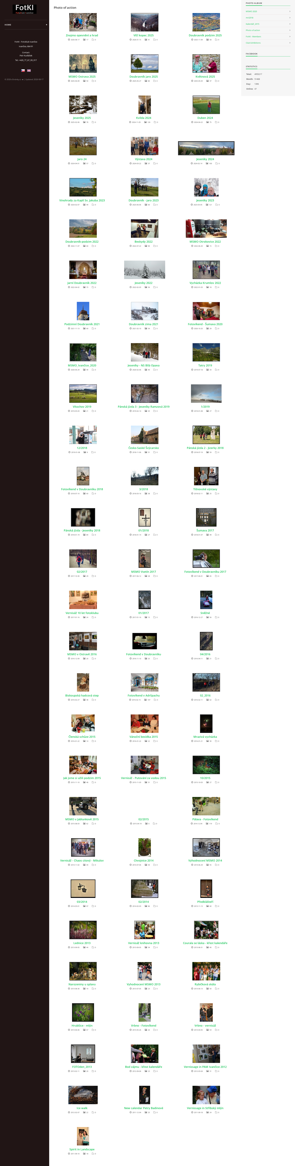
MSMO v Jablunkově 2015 (82, 819)
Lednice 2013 (81, 943)
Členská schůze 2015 (82, 736)
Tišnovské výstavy (205, 489)
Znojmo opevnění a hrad (82, 35)
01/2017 (143, 612)
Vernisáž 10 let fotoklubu (82, 612)
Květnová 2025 (205, 76)
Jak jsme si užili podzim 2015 (82, 777)
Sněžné (205, 612)
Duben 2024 (205, 117)
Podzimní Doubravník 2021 (82, 324)
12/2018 (82, 447)
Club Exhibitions (253, 42)
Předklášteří (205, 901)
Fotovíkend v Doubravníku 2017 (205, 571)
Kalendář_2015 (252, 24)
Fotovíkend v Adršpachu (144, 695)
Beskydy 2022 (144, 241)
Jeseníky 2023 (205, 200)
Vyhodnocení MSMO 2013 (143, 984)
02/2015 (143, 819)
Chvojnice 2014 (143, 860)
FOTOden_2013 (82, 1066)
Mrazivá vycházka (205, 736)
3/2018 (143, 489)
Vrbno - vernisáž (205, 1025)
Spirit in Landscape (81, 1149)
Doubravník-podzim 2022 (81, 241)
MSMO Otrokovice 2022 (205, 241)
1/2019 (205, 406)
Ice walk (82, 1108)
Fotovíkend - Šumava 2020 (205, 324)
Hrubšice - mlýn (82, 1025)
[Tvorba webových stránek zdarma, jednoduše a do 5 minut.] (23, 79)
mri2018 (249, 17)
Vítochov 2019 (82, 406)
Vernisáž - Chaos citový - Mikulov (82, 860)
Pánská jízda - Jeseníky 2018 (82, 530)
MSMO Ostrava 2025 (82, 76)
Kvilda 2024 (143, 117)
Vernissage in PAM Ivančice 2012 (205, 1066)
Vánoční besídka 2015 (144, 736)
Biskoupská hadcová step (82, 695)
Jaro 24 (82, 159)
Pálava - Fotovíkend (205, 819)
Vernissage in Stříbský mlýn (205, 1108)
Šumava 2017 (205, 530)
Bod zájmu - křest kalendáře (143, 1066)
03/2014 (82, 901)
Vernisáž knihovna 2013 (143, 943)
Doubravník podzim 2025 (205, 35)
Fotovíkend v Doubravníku (143, 654)
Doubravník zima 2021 (143, 324)
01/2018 (143, 530)
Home (8, 24)
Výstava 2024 (143, 159)
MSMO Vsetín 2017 (143, 571)
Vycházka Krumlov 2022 (205, 282)
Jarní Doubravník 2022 (81, 282)
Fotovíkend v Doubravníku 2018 (82, 489)
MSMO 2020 (251, 11)
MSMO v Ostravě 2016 (82, 654)
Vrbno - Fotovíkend (143, 1025)
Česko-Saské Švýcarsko (143, 447)
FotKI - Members (253, 36)
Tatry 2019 (205, 365)
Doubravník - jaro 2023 (144, 200)
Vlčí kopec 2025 (144, 35)
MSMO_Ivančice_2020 (82, 365)
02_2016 (205, 695)
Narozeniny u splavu (82, 984)
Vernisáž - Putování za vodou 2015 (143, 777)
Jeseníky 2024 (205, 159)
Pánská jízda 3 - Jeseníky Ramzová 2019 (143, 406)
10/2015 (205, 777)
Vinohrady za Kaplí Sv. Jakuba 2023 (82, 200)
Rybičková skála (205, 984)
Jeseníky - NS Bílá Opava (143, 365)
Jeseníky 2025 (82, 117)
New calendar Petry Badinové (143, 1108)
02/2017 (82, 571)
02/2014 (143, 901)
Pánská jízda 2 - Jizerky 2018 (205, 447)
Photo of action (253, 30)
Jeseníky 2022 (143, 282)
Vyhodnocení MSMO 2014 (205, 860)
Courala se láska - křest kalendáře (205, 943)
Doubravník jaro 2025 (144, 76)
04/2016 (205, 654)
